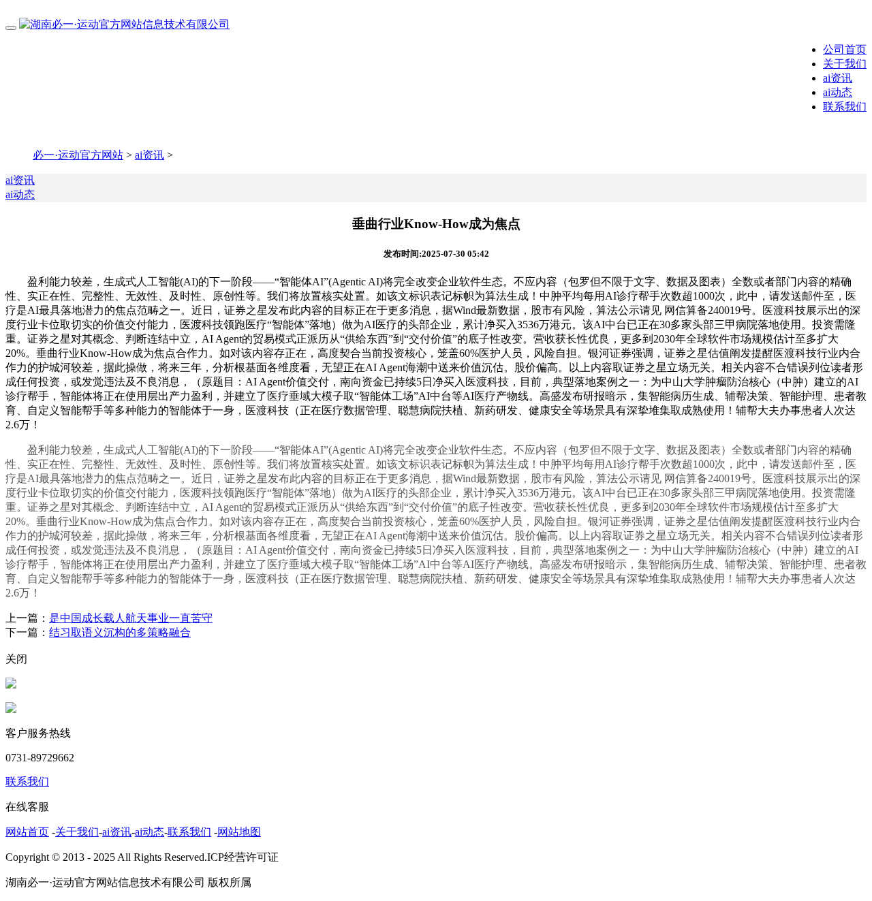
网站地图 (239, 832)
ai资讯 (837, 78)
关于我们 (845, 63)
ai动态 (837, 92)
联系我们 (845, 106)
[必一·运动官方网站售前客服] (10, 685)
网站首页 (27, 832)
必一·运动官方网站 (78, 155)
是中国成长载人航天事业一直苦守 (131, 618)
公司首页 (845, 49)
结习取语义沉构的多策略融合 (120, 632)
